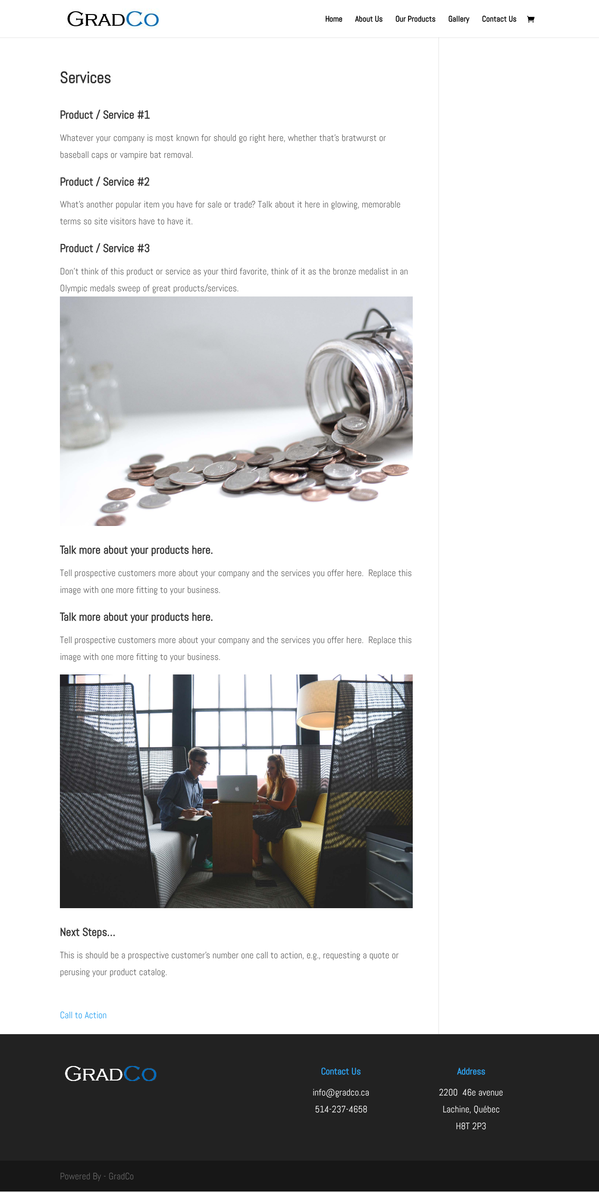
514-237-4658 (341, 1109)
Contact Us (499, 19)
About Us (369, 19)
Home (334, 19)
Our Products (415, 19)
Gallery (458, 19)
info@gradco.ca (341, 1092)
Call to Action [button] (83, 1015)
